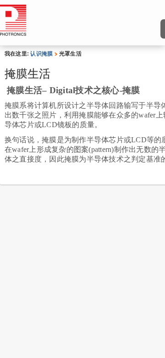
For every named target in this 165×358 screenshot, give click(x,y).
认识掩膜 (41, 53)
